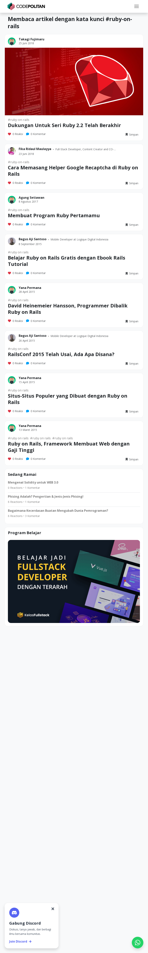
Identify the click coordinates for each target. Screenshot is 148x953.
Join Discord (18, 941)
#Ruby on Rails (18, 252)
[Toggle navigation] (136, 6)
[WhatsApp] (137, 942)
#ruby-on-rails (18, 120)
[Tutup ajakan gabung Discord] (52, 908)
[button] (136, 6)
